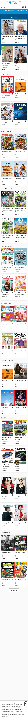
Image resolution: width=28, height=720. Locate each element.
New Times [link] (17, 94)
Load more (14, 590)
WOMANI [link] (17, 63)
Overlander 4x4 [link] (18, 437)
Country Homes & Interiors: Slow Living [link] (7, 208)
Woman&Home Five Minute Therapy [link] (20, 292)
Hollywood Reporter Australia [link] (7, 36)
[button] (12, 36)
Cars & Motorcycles (7, 418)
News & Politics (5, 74)
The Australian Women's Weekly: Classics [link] (7, 178)
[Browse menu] (26, 7)
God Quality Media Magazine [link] (7, 552)
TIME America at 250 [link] (6, 94)
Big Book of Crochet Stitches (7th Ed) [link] (7, 323)
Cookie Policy (6, 716)
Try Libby (5, 10)
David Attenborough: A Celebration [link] (20, 36)
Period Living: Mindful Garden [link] (7, 235)
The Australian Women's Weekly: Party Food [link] (20, 178)
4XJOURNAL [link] (18, 464)
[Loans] (23, 7)
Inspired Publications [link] (19, 380)
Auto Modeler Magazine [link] (7, 464)
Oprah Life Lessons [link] (6, 63)
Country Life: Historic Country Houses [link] (20, 235)
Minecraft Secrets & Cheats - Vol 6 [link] (7, 579)
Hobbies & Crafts (6, 303)
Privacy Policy (12, 704)
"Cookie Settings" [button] (20, 711)
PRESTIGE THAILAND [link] (19, 495)
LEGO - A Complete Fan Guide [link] (20, 579)
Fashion (3, 475)
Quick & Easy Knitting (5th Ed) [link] (20, 323)
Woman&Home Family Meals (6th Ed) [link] (7, 151)
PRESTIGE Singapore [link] (6, 522)
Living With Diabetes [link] (6, 292)
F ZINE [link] (3, 495)
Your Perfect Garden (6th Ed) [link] (20, 208)
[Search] (2, 7)
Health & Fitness (6, 246)
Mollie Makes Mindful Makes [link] (7, 350)
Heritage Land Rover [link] (6, 437)
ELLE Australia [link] (18, 522)
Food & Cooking (6, 131)
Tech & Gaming (5, 533)
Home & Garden (6, 189)
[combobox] (11, 7)
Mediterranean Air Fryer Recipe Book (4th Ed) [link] (20, 151)
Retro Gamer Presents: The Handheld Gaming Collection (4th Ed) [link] (20, 552)
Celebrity (14, 17)
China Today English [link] (19, 121)
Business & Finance (7, 361)
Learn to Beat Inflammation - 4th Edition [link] (7, 265)
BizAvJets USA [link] (5, 407)
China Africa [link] (4, 121)
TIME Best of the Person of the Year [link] (20, 407)
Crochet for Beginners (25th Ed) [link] (20, 350)
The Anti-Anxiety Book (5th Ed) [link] (20, 265)
